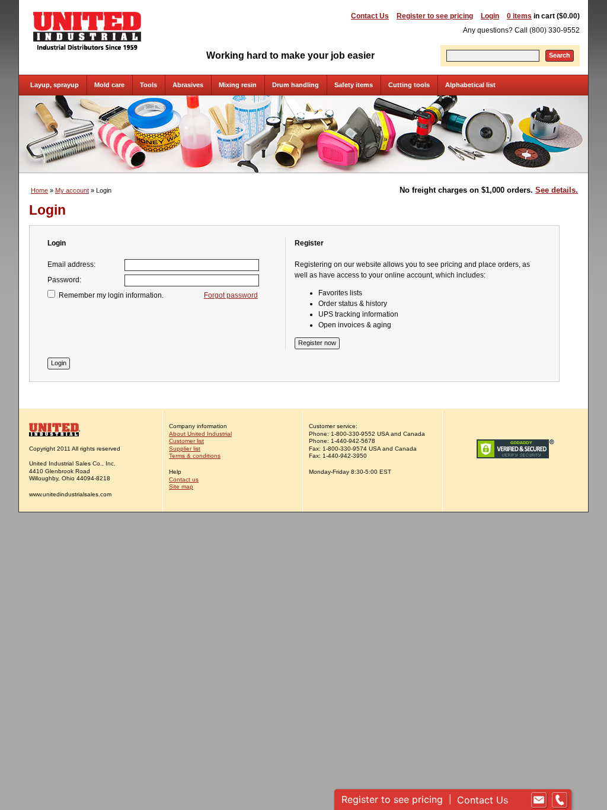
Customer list (186, 441)
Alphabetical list (470, 84)
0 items (519, 16)
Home (39, 190)
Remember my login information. (111, 295)
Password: (64, 280)
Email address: (71, 264)
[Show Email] (539, 800)
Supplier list (184, 448)
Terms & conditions (195, 455)
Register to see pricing (435, 16)
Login (490, 16)
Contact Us (370, 16)
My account (72, 190)
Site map (181, 486)
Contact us (184, 479)
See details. (556, 190)
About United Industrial (200, 433)
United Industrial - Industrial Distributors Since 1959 (87, 31)
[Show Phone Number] (559, 800)
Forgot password (231, 295)
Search (559, 55)
